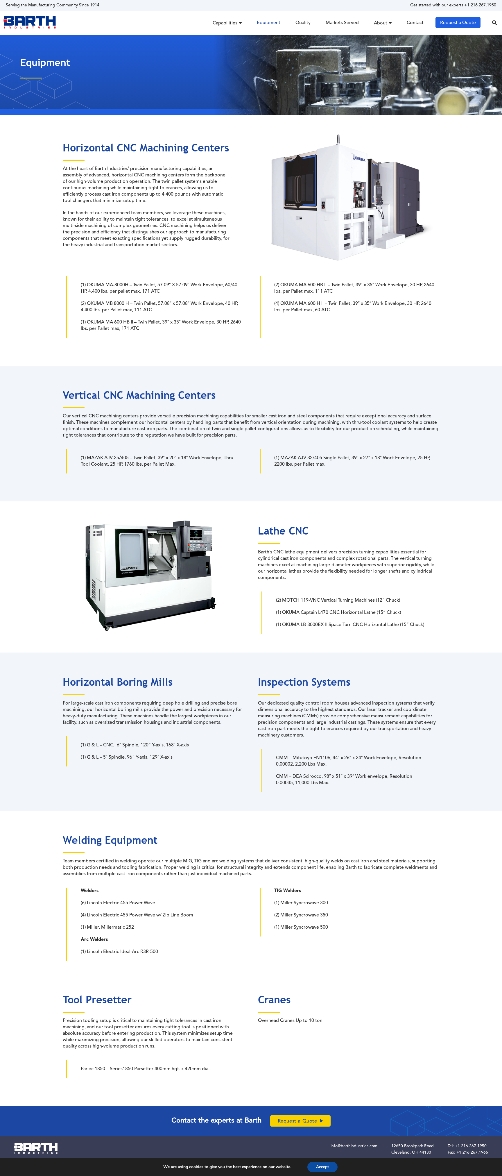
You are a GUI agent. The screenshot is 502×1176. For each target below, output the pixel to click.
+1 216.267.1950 (480, 5)
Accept (322, 1167)
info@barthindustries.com (354, 1146)
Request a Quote (297, 1121)
